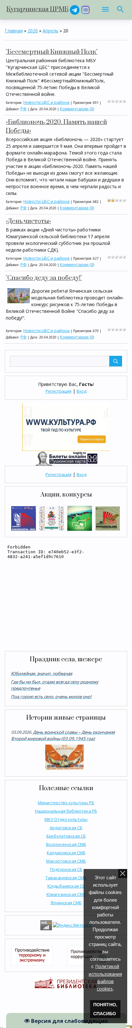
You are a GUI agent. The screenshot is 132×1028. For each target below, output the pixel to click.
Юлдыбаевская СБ (66, 886)
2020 (33, 31)
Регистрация (58, 391)
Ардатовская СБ (66, 828)
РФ (24, 109)
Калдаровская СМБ (66, 853)
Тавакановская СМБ (66, 878)
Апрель (50, 31)
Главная (14, 31)
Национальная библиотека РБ (66, 811)
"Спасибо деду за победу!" (44, 278)
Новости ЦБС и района (46, 102)
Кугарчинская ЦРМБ (37, 9)
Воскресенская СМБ (66, 844)
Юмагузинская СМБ (66, 894)
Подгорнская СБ (66, 869)
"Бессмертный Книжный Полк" (52, 52)
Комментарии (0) (77, 109)
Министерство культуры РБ (66, 803)
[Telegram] (74, 9)
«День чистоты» (28, 221)
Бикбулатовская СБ (66, 836)
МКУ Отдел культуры (66, 819)
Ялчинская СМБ (66, 903)
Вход (82, 391)
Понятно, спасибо (105, 1009)
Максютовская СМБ (66, 861)
